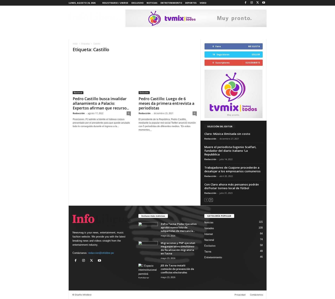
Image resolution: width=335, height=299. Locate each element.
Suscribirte (252, 62)
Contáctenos (256, 294)
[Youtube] (263, 3)
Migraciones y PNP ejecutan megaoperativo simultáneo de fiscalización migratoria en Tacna (178, 248)
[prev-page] (206, 200)
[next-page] (211, 200)
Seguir (256, 54)
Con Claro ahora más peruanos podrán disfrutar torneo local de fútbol (231, 186)
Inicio (75, 43)
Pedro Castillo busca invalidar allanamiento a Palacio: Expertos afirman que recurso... (101, 103)
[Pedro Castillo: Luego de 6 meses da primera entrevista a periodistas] (168, 75)
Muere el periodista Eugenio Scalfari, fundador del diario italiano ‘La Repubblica (230, 150)
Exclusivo (144, 92)
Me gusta (254, 46)
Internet (208, 234)
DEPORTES (191, 2)
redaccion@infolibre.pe (101, 252)
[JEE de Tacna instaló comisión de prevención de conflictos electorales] (148, 271)
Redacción (79, 113)
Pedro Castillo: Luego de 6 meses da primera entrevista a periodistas (166, 103)
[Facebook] (245, 3)
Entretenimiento (213, 257)
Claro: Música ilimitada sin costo (227, 134)
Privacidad (240, 294)
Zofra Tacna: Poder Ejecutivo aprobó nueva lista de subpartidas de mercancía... (179, 227)
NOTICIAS (152, 2)
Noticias (208, 222)
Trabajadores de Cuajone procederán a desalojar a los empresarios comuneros (232, 169)
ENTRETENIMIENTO (171, 2)
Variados (209, 228)
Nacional (78, 92)
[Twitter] (257, 3)
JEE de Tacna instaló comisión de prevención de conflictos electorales (177, 269)
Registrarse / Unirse (115, 2)
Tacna (207, 251)
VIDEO (203, 2)
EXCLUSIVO (137, 2)
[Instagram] (251, 3)
